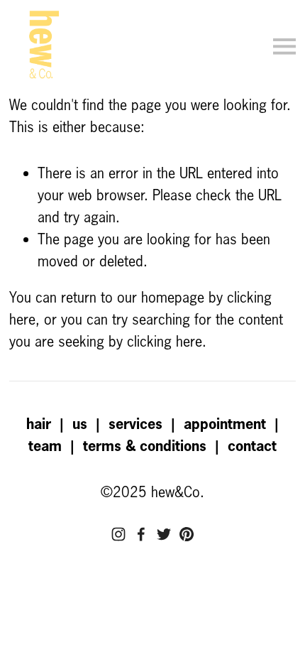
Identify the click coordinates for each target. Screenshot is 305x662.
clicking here (164, 341)
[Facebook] (141, 534)
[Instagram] (118, 534)
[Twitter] (164, 534)
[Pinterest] (186, 534)
